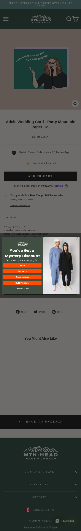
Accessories (22, 276)
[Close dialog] (77, 238)
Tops (22, 265)
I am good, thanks (22, 288)
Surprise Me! (22, 282)
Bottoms (22, 270)
